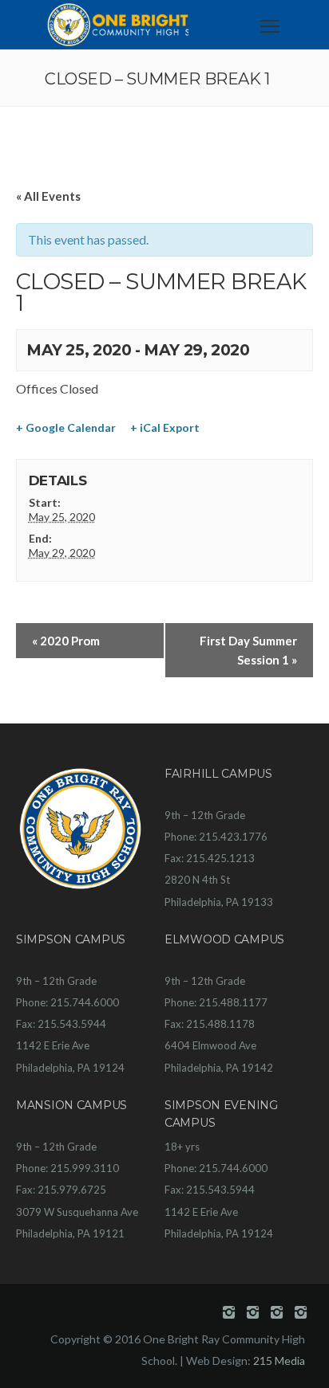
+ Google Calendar (66, 427)
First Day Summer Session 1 (248, 650)
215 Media (279, 1360)
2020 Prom (66, 640)
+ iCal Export (165, 427)
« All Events (48, 196)
